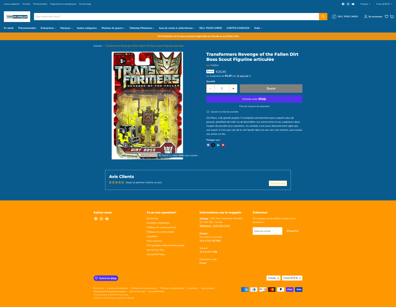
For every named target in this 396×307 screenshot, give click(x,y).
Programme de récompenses (63, 4)
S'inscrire (292, 231)
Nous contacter (154, 240)
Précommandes (40, 4)
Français (364, 4)
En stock (26, 4)
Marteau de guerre (112, 28)
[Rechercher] (323, 16)
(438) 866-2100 (221, 225)
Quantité (210, 81)
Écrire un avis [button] (278, 183)
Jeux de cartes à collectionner (176, 28)
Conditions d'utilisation (158, 222)
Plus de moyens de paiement (254, 106)
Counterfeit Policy (156, 254)
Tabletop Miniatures (141, 28)
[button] (374, 16)
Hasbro (215, 65)
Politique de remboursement (161, 227)
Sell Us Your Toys (155, 249)
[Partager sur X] (213, 145)
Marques (65, 28)
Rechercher (152, 218)
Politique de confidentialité (160, 231)
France (383, 4)
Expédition (152, 236)
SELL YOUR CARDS (210, 28)
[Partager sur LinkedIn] (218, 145)
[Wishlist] (386, 18)
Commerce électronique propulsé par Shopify (114, 298)
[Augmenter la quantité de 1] (233, 88)
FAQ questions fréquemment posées (165, 245)
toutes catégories (11, 4)
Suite (257, 28)
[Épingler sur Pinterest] (223, 145)
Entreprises (47, 28)
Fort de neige (85, 4)
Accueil (98, 45)
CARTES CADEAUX (238, 28)
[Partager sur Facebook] (208, 145)
